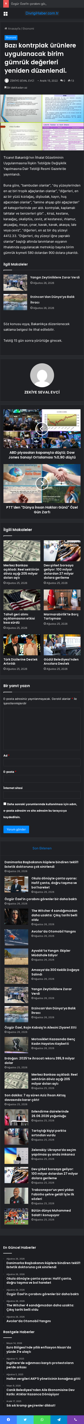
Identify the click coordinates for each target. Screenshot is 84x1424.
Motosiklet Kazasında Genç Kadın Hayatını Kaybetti (53, 1041)
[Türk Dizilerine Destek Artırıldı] (21, 644)
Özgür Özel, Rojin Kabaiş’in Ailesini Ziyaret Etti (40, 1027)
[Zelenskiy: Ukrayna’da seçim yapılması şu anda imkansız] (16, 1156)
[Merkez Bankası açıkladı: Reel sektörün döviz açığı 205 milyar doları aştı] (21, 550)
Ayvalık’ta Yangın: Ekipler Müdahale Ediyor (50, 952)
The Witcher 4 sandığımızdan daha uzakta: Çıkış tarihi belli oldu (54, 915)
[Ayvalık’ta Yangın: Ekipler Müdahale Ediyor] (16, 956)
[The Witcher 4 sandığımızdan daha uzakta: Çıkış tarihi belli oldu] (16, 917)
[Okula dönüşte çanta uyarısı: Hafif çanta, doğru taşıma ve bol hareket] (16, 884)
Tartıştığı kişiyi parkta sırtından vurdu (48, 1132)
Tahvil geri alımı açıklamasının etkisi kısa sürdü (19, 618)
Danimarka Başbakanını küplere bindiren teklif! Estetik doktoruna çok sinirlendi (41, 864)
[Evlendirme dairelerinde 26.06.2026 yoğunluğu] (16, 1117)
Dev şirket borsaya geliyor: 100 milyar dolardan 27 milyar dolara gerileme (59, 571)
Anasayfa (13, 28)
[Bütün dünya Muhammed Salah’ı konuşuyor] (16, 1216)
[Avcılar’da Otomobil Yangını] (16, 937)
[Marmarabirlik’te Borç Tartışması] (62, 600)
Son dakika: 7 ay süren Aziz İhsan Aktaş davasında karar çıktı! (35, 1097)
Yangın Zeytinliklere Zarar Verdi (55, 277)
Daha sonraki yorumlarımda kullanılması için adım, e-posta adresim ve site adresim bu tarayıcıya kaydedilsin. (40, 810)
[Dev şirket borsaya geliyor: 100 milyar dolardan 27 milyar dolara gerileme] (62, 550)
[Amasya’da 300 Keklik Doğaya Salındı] (16, 976)
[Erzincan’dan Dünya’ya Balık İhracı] (15, 302)
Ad (6, 755)
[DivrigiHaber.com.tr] (42, 13)
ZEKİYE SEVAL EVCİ (22, 80)
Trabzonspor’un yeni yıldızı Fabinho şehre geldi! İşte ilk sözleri (52, 1194)
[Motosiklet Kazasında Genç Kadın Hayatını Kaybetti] (16, 1045)
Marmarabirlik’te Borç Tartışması (61, 616)
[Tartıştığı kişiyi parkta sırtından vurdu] (16, 1136)
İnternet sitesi (13, 788)
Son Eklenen (42, 848)
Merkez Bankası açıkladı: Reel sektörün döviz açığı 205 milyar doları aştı (21, 571)
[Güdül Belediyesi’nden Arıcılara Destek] (62, 644)
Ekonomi (28, 28)
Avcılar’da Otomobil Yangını (53, 931)
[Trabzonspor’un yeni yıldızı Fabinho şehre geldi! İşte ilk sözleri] (16, 1196)
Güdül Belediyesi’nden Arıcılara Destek (61, 661)
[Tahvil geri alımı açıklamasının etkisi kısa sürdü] (21, 600)
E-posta (9, 771)
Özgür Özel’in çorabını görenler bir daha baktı (41, 3)
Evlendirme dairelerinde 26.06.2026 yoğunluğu (50, 1113)
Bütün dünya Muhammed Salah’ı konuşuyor (51, 1212)
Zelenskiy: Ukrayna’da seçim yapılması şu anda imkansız (53, 1152)
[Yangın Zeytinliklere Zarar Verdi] (15, 283)
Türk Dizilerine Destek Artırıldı (20, 661)
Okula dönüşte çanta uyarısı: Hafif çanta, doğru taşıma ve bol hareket (54, 883)
